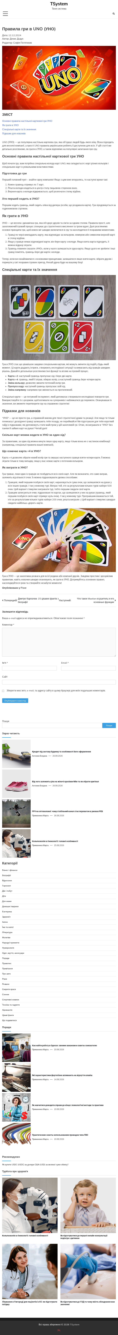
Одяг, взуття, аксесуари (13, 953)
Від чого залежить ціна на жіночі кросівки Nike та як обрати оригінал (65, 781)
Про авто (6, 973)
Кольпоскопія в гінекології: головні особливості (55, 841)
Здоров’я (6, 916)
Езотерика (7, 911)
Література (7, 932)
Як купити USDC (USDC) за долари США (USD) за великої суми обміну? (35, 1164)
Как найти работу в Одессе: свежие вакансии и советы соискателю (64, 1045)
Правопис (6, 963)
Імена (5, 922)
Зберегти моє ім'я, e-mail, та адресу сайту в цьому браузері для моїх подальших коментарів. (56, 690)
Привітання (7, 968)
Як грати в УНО (10, 125)
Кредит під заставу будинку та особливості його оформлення (61, 751)
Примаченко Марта (40, 815)
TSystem (59, 3)
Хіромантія (7, 1010)
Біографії (6, 875)
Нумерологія (8, 948)
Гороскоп (6, 885)
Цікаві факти (8, 1015)
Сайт (4, 676)
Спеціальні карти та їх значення (19, 129)
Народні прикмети (10, 942)
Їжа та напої (8, 927)
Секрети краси (9, 989)
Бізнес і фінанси (9, 870)
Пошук (5, 721)
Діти (4, 896)
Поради (5, 958)
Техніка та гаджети (11, 1004)
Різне (23, 587)
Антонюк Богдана (39, 756)
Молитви (6, 937)
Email (65, 662)
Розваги (5, 984)
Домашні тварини (10, 906)
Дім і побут (7, 891)
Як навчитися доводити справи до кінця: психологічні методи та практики (67, 1105)
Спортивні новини (10, 999)
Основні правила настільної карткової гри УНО (27, 121)
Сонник (5, 994)
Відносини (7, 880)
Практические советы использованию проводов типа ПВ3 (60, 1135)
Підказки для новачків (14, 133)
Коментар (8, 624)
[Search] (114, 14)
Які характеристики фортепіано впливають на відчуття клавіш (62, 1075)
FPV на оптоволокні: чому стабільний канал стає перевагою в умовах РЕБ (67, 811)
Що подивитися (9, 1020)
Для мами (7, 901)
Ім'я (5, 662)
